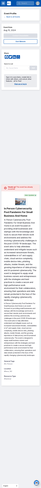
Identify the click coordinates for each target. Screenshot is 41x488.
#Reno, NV (8, 371)
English (5, 486)
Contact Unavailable (20, 36)
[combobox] (10, 486)
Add (33, 68)
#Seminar (7, 379)
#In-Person (8, 364)
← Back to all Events (12, 17)
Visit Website (21, 41)
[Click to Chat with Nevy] (36, 482)
